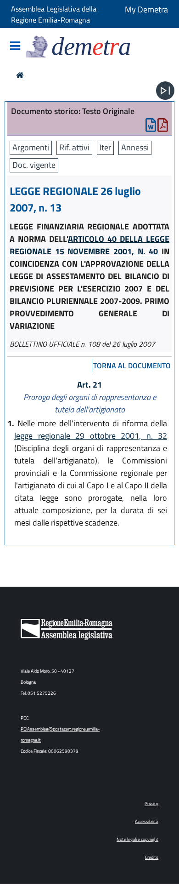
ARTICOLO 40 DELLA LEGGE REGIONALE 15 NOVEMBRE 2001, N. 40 (89, 245)
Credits (151, 857)
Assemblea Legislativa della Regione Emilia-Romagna (53, 14)
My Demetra (146, 9)
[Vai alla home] (20, 75)
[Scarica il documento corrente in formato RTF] (150, 127)
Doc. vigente (34, 165)
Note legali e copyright (137, 839)
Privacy (151, 803)
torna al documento (132, 365)
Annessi (135, 147)
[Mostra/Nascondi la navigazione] (15, 46)
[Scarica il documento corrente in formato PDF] (162, 127)
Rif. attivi (74, 147)
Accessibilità (146, 821)
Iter (105, 147)
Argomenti (30, 147)
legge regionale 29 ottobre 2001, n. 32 (90, 435)
